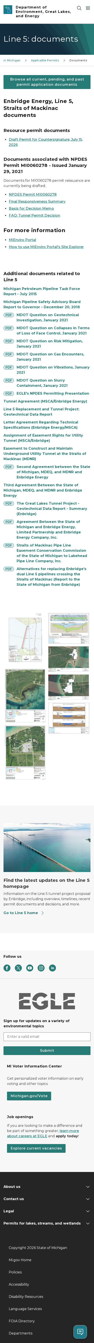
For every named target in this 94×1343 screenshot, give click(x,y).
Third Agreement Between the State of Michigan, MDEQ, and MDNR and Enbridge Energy (42, 490)
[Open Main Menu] (88, 8)
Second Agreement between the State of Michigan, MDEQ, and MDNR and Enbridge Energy (53, 472)
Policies (15, 1272)
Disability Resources (26, 1297)
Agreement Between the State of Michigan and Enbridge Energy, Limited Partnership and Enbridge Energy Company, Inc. (49, 530)
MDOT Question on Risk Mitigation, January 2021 (50, 343)
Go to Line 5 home (20, 913)
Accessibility (19, 1284)
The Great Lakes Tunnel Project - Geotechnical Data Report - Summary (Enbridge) (52, 508)
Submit (47, 1050)
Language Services (25, 1309)
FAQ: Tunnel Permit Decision (34, 215)
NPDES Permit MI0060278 (33, 194)
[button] (25, 639)
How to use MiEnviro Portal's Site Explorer (46, 247)
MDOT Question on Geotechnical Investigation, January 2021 (48, 317)
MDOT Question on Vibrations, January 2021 (53, 370)
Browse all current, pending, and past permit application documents (47, 82)
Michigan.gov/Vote (29, 1096)
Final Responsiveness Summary (37, 201)
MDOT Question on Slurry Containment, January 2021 (42, 383)
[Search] (79, 8)
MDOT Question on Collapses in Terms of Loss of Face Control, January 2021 (53, 330)
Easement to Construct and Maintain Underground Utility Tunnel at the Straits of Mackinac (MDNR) (44, 453)
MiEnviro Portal (22, 240)
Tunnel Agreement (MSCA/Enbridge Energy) (45, 401)
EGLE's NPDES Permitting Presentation (53, 393)
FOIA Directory (22, 1321)
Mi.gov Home (20, 1260)
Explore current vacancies (36, 1148)
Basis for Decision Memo (31, 208)
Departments (20, 1333)
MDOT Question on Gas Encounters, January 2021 (50, 356)
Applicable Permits (45, 60)
